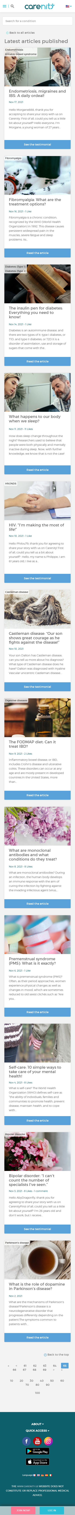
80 (37, 1384)
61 (25, 1365)
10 (11, 1380)
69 (44, 1369)
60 (62, 1380)
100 (37, 1393)
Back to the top (58, 1354)
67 (24, 1369)
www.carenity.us (27, 1486)
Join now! (23, 1510)
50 (52, 1380)
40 (42, 1380)
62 (34, 1365)
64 (55, 1365)
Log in (52, 1510)
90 (48, 1384)
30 (31, 1380)
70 (27, 1384)
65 (64, 1365)
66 (14, 1369)
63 (44, 1365)
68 (34, 1369)
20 (21, 1380)
